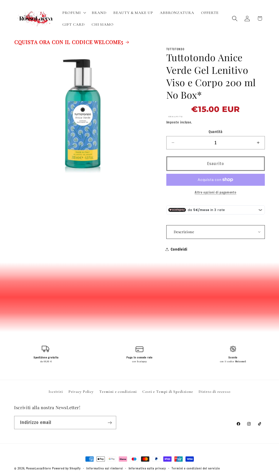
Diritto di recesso (214, 391)
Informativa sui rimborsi (104, 468)
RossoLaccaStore (38, 468)
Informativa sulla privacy (147, 468)
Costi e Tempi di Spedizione (167, 391)
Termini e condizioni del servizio (196, 468)
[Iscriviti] (110, 422)
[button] (73, 13)
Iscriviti (56, 391)
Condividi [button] (179, 249)
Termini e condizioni (118, 391)
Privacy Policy (81, 391)
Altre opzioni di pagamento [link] (215, 192)
